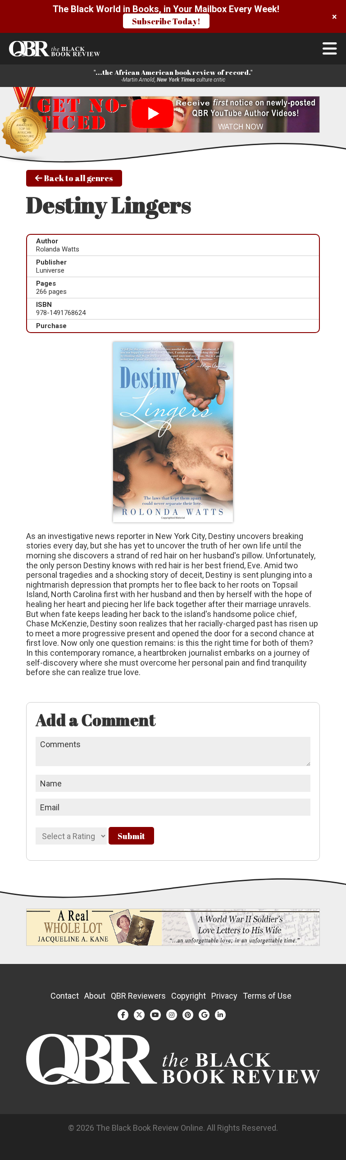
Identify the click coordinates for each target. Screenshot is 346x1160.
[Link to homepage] (173, 49)
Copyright (188, 995)
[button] (330, 49)
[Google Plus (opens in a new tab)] (204, 1014)
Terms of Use (267, 995)
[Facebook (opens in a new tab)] (123, 1014)
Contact (64, 995)
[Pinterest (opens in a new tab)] (187, 1014)
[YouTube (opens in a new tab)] (155, 1014)
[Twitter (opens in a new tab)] (139, 1014)
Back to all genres (77, 178)
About (94, 995)
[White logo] (173, 1082)
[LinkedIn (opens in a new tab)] (220, 1014)
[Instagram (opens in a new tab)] (171, 1014)
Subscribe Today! (166, 21)
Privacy (224, 995)
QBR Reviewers (138, 995)
